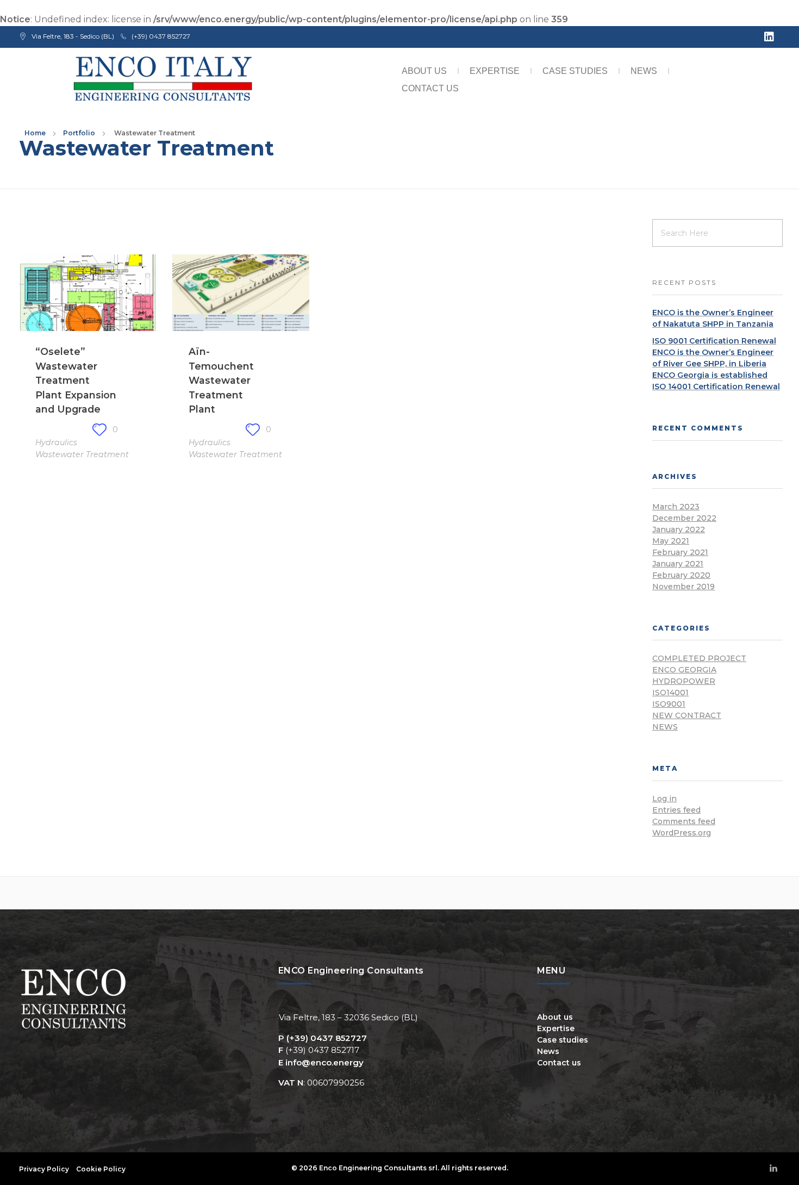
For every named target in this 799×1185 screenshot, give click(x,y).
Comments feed (683, 821)
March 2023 (676, 507)
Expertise (495, 71)
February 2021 (680, 552)
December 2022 (684, 518)
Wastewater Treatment (82, 454)
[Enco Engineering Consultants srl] (163, 80)
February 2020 (681, 575)
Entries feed (676, 810)
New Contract (686, 715)
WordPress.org (681, 833)
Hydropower (683, 681)
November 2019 (683, 586)
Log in (664, 798)
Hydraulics (56, 442)
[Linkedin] (769, 37)
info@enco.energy (324, 1062)
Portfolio (79, 133)
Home (35, 133)
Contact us (430, 88)
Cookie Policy (101, 1169)
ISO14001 (670, 692)
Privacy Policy (44, 1169)
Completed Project (699, 658)
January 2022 (678, 529)
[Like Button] (99, 429)
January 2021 (677, 564)
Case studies (575, 71)
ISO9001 (668, 704)
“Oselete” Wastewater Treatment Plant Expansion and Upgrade (75, 380)
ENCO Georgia (684, 670)
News (644, 71)
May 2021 (670, 541)
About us (424, 71)
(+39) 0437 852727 (326, 1038)
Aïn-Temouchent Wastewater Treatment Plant (221, 380)
